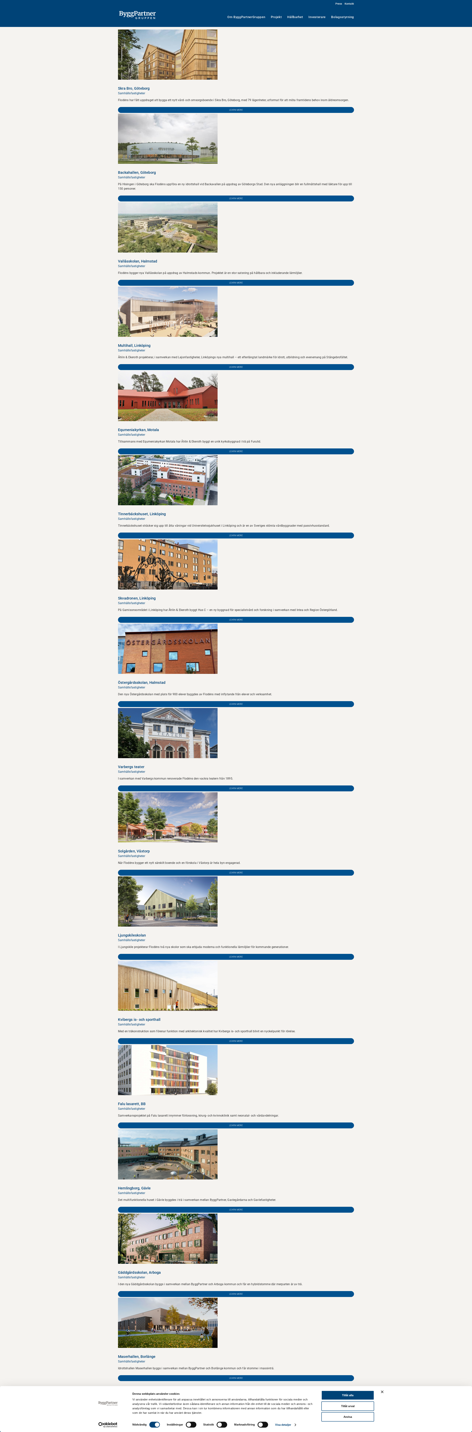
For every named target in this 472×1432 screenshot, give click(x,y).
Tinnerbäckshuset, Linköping (142, 514)
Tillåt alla (347, 1395)
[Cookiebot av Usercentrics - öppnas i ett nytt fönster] (108, 1425)
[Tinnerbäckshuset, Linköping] (168, 457)
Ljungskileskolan (132, 935)
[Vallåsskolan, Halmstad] (168, 204)
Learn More (236, 110)
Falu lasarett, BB (132, 1104)
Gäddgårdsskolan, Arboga (139, 1272)
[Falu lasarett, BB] (168, 1047)
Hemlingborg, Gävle (134, 1188)
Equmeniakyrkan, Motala (138, 430)
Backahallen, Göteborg (137, 172)
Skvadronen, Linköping (137, 598)
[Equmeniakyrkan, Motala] (168, 373)
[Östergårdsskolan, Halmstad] (168, 626)
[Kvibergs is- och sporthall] (168, 963)
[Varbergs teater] (168, 710)
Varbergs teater (131, 767)
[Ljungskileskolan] (168, 878)
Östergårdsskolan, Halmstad (141, 682)
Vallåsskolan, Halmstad (137, 261)
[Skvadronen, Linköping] (168, 541)
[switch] (191, 1425)
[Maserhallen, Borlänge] (168, 1300)
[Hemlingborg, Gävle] (168, 1131)
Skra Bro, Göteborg (134, 88)
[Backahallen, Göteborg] (168, 116)
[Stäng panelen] (382, 1391)
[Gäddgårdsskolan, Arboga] (168, 1215)
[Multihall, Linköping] (168, 289)
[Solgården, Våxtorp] (168, 794)
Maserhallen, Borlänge (136, 1356)
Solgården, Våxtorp (134, 851)
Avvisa (347, 1416)
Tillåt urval (348, 1406)
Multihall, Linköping (134, 345)
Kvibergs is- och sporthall (139, 1019)
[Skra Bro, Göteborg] (168, 31)
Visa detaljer (283, 1424)
